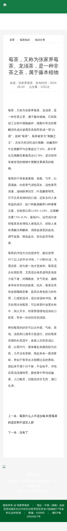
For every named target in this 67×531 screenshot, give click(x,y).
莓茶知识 (25, 39)
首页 (12, 39)
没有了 (23, 432)
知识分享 (40, 39)
